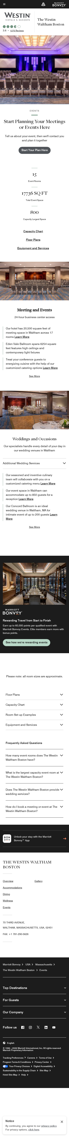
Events (6, 907)
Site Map (44, 1070)
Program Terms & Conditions (17, 1062)
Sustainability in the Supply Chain (19, 1070)
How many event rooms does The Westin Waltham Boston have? (32, 757)
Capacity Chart (33, 231)
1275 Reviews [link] (17, 30)
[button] (43, 4)
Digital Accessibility (43, 1066)
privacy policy (49, 1125)
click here (33, 1129)
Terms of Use (45, 1058)
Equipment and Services (33, 248)
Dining (6, 894)
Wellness (8, 900)
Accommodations (12, 887)
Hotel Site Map (10, 1075)
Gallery (38, 881)
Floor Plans (33, 239)
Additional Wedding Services (21, 463)
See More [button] (34, 376)
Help (23, 1075)
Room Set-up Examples (21, 714)
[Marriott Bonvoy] (57, 4)
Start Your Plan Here (34, 150)
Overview (8, 881)
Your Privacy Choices (19, 1066)
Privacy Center (42, 1062)
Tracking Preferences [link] (13, 1058)
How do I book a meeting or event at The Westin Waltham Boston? (31, 809)
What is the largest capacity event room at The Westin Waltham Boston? (32, 775)
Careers (31, 1058)
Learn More (22, 337)
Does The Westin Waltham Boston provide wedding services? (32, 792)
